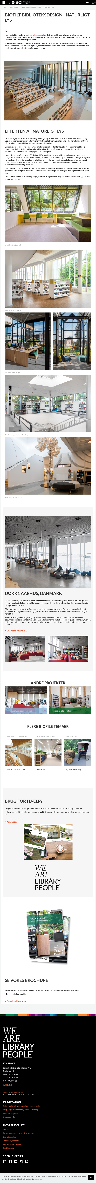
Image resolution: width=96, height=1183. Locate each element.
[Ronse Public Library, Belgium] (48, 341)
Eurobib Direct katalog (12, 1144)
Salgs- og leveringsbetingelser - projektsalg (21, 1106)
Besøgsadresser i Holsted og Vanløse (18, 1133)
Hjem (5, 7)
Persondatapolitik (11, 1113)
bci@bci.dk (7, 1085)
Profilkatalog (8, 1148)
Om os (6, 1129)
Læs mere (38, 1179)
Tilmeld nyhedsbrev (11, 1140)
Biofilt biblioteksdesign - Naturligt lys (38, 7)
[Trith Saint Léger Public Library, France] (48, 403)
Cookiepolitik (9, 1117)
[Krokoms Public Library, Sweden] (48, 465)
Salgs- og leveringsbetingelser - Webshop (20, 1109)
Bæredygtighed (9, 1137)
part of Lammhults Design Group (13, 1092)
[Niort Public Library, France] (48, 278)
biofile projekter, (33, 35)
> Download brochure (15, 1001)
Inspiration (14, 7)
